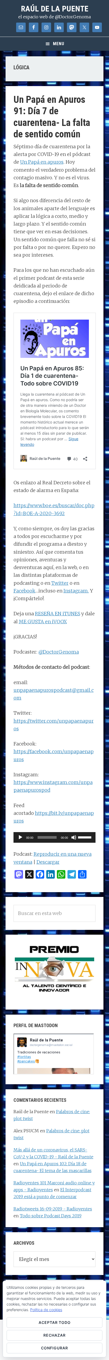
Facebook (24, 591)
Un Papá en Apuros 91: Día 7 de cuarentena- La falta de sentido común (51, 117)
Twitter (60, 583)
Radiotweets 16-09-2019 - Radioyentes (52, 1208)
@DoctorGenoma (58, 652)
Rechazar (54, 1335)
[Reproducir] (20, 837)
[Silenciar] (73, 837)
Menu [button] (58, 43)
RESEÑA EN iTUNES (57, 614)
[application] (54, 837)
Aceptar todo (55, 1322)
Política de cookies (46, 1309)
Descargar (48, 862)
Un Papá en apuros (41, 162)
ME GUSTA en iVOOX (43, 621)
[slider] (85, 837)
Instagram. (76, 591)
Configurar (54, 1348)
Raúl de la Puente (54, 8)
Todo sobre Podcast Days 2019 (50, 1215)
